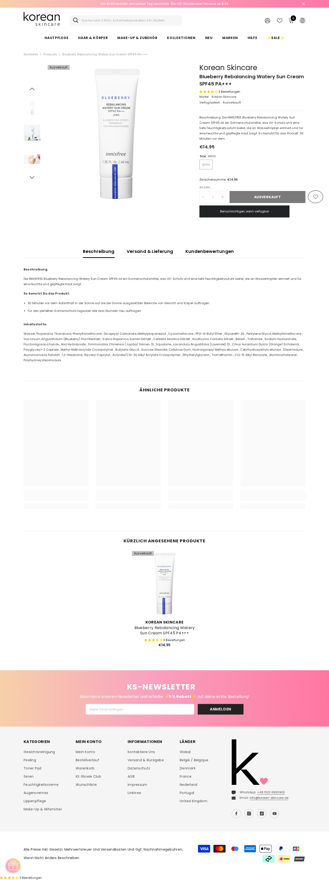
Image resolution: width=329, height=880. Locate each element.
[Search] (126, 20)
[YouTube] (274, 813)
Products (50, 54)
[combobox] (130, 20)
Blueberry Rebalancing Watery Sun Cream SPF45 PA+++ (164, 630)
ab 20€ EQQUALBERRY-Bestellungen (164, 4)
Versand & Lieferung (150, 251)
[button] (32, 88)
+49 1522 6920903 (271, 792)
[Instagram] (249, 813)
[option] (164, 4)
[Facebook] (236, 813)
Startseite (31, 54)
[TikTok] (261, 813)
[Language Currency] (302, 20)
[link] (56, 498)
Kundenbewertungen (209, 251)
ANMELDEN (220, 709)
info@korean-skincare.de (269, 798)
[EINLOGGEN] (267, 20)
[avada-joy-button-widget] (13, 865)
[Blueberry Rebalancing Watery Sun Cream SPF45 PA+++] (164, 583)
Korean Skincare (228, 67)
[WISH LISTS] (279, 20)
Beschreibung (98, 251)
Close (303, 4)
